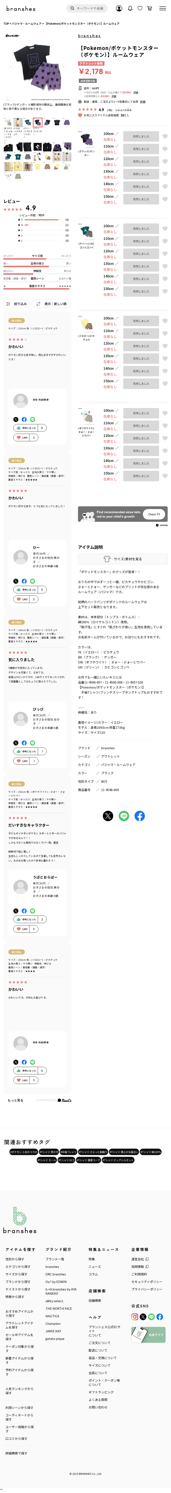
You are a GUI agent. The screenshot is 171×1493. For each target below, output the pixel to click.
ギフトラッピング (101, 1392)
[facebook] (159, 1316)
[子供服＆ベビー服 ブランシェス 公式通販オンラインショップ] (21, 8)
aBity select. (54, 1301)
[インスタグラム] (134, 1316)
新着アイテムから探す (19, 1360)
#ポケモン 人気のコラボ (23, 1152)
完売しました (141, 136)
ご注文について (100, 1343)
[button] (11, 66)
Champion (52, 1323)
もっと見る (15, 1100)
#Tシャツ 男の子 (49, 1152)
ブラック (107, 773)
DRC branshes (55, 1274)
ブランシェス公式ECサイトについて (105, 1331)
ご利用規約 (139, 1274)
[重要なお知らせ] (130, 8)
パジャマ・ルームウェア (118, 764)
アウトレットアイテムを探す (19, 1325)
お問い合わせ (98, 1407)
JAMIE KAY (53, 1331)
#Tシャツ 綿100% (151, 1152)
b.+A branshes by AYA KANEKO (61, 1291)
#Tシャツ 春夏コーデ (88, 1160)
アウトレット (110, 756)
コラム (93, 1274)
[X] (143, 1316)
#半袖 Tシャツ (68, 1152)
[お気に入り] (140, 8)
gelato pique (54, 1339)
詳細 (135, 92)
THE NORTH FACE (58, 1308)
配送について (98, 1350)
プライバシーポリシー (147, 1289)
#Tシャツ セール (47, 1160)
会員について (98, 1373)
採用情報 (137, 1267)
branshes (89, 35)
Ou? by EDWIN (56, 1282)
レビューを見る (124, 109)
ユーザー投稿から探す (19, 1429)
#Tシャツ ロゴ (66, 1160)
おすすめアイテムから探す (19, 1313)
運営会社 (137, 1259)
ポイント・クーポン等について (104, 1382)
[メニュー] (162, 8)
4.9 (31, 208)
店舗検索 (95, 1300)
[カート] (149, 8)
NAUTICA (52, 1316)
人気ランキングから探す (19, 1391)
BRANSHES (85, 1473)
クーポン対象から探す (19, 1348)
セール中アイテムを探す (19, 1337)
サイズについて (100, 1365)
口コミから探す (16, 1439)
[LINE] (151, 1316)
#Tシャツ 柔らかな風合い (124, 1152)
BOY (104, 781)
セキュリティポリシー (146, 1282)
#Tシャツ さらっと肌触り (93, 1152)
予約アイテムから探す (19, 1372)
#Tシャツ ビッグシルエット (118, 1160)
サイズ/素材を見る (128, 559)
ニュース (95, 1267)
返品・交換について (103, 1358)
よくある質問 (98, 1400)
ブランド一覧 (54, 1259)
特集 (92, 1259)
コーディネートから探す (19, 1417)
